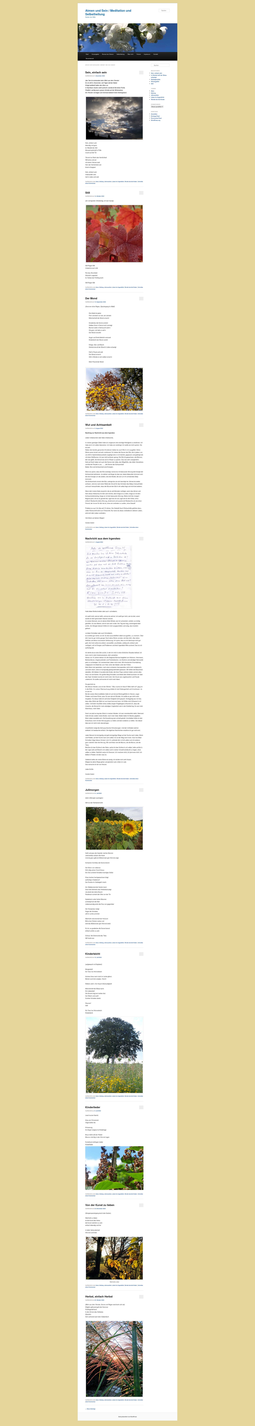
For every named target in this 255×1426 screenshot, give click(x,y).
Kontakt (155, 54)
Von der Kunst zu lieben (99, 1205)
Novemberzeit (90, 58)
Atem (97, 181)
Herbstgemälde (155, 79)
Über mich (130, 54)
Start (87, 54)
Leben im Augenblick (118, 181)
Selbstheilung (120, 54)
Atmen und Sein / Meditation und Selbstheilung (108, 12)
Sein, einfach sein (96, 72)
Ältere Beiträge (90, 1409)
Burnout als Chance (107, 54)
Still (87, 192)
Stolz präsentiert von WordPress (127, 1417)
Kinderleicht (92, 954)
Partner (139, 54)
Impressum (147, 54)
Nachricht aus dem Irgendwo (102, 538)
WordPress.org (155, 120)
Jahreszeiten (108, 181)
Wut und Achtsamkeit (98, 425)
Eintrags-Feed (155, 116)
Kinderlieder (92, 1107)
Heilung (101, 181)
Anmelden (154, 114)
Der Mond (91, 298)
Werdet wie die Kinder (131, 181)
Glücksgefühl (155, 81)
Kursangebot (95, 54)
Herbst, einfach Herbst (99, 1296)
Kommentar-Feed (156, 118)
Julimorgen (92, 790)
